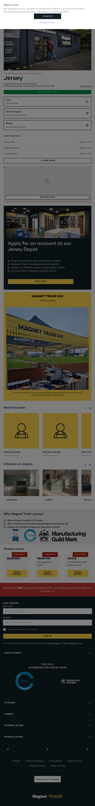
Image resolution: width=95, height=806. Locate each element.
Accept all (47, 16)
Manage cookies (47, 23)
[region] (47, 14)
